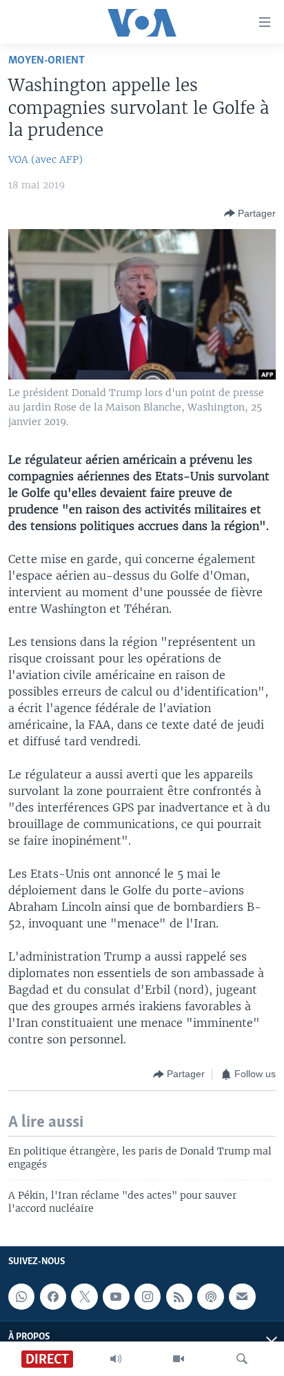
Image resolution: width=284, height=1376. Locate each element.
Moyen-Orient (46, 60)
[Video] (178, 1358)
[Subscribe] (242, 1297)
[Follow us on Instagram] (147, 1297)
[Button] (250, 213)
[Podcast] (210, 1297)
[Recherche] (242, 1358)
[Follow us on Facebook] (53, 1297)
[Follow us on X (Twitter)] (84, 1297)
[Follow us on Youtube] (116, 1297)
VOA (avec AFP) (45, 159)
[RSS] (179, 1297)
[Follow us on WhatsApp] (21, 1297)
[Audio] (115, 1358)
